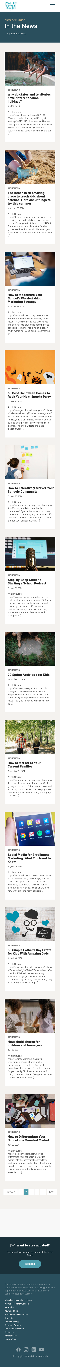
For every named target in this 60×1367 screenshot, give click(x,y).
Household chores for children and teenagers (25, 1043)
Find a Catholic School (14, 1329)
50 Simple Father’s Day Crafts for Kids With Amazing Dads (29, 951)
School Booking (12, 1321)
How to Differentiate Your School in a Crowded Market (28, 1138)
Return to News (18, 33)
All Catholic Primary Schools (17, 1304)
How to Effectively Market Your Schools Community (31, 489)
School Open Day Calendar (16, 1314)
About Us (9, 1318)
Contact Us (9, 1332)
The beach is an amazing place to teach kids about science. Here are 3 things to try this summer (29, 198)
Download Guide (12, 1311)
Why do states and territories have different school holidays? (29, 98)
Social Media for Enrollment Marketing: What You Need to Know (29, 858)
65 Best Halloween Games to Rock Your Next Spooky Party (29, 394)
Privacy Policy (10, 1336)
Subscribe (30, 1263)
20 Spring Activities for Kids (29, 675)
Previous (10, 1192)
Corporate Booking (13, 1325)
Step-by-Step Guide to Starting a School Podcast (27, 581)
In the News (14, 90)
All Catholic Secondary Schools (18, 1300)
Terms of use (10, 1339)
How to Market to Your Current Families (24, 764)
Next (51, 1192)
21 (43, 1192)
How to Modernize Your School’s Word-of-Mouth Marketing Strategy (26, 298)
